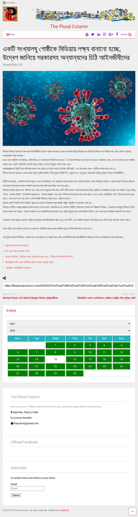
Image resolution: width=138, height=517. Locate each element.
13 (17, 359)
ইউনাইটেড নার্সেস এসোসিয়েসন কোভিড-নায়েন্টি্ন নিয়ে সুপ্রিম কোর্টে (106, 298)
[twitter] (93, 34)
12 (121, 352)
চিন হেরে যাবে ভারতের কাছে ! (17, 251)
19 (121, 359)
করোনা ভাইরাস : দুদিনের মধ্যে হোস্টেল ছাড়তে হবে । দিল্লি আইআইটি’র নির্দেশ (39, 256)
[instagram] (104, 34)
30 (74, 373)
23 (74, 366)
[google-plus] (111, 34)
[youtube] (86, 34)
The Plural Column (69, 26)
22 (55, 366)
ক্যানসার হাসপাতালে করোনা (17, 245)
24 (90, 366)
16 (74, 359)
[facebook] (117, 34)
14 (36, 359)
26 (121, 366)
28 (36, 373)
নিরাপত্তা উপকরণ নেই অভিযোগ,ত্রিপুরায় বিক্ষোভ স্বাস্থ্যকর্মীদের (30, 298)
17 (90, 359)
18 (104, 359)
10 (90, 352)
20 (17, 366)
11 (104, 352)
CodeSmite (64, 510)
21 (36, 366)
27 (17, 373)
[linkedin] (98, 34)
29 (55, 373)
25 (104, 366)
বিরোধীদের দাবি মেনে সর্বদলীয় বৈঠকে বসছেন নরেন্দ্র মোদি (29, 262)
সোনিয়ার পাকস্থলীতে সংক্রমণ (18, 267)
